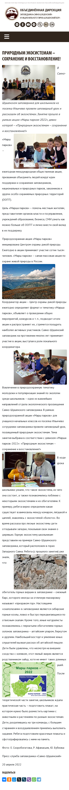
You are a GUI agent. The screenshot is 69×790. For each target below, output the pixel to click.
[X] (19, 779)
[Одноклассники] (9, 779)
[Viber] (29, 779)
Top (66, 787)
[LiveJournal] (24, 779)
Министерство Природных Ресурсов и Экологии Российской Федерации (34, 3)
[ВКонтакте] (4, 779)
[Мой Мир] (14, 779)
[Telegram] (39, 779)
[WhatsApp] (34, 779)
